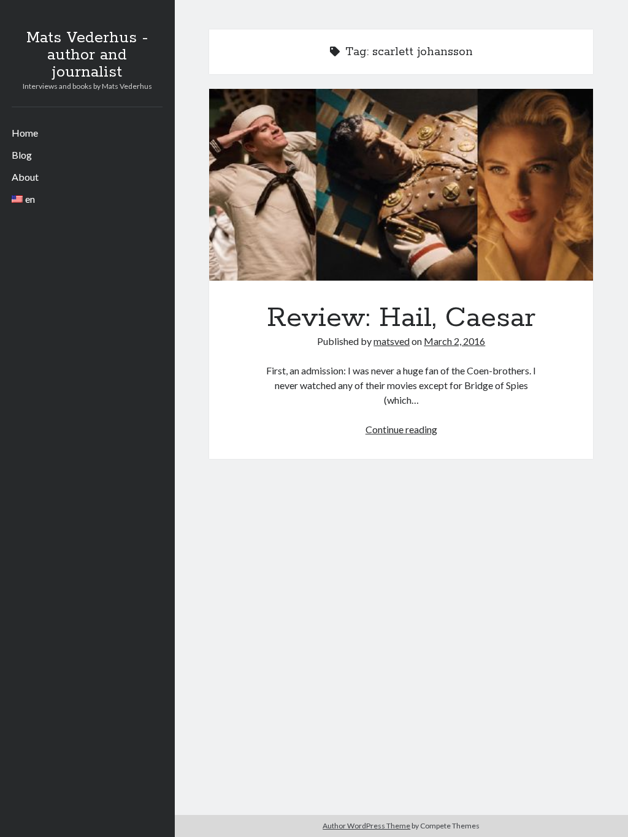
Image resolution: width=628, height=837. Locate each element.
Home (25, 132)
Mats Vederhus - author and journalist (87, 55)
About (25, 177)
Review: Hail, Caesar (401, 185)
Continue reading (401, 429)
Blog (22, 155)
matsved (391, 341)
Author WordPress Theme (366, 825)
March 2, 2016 (454, 341)
